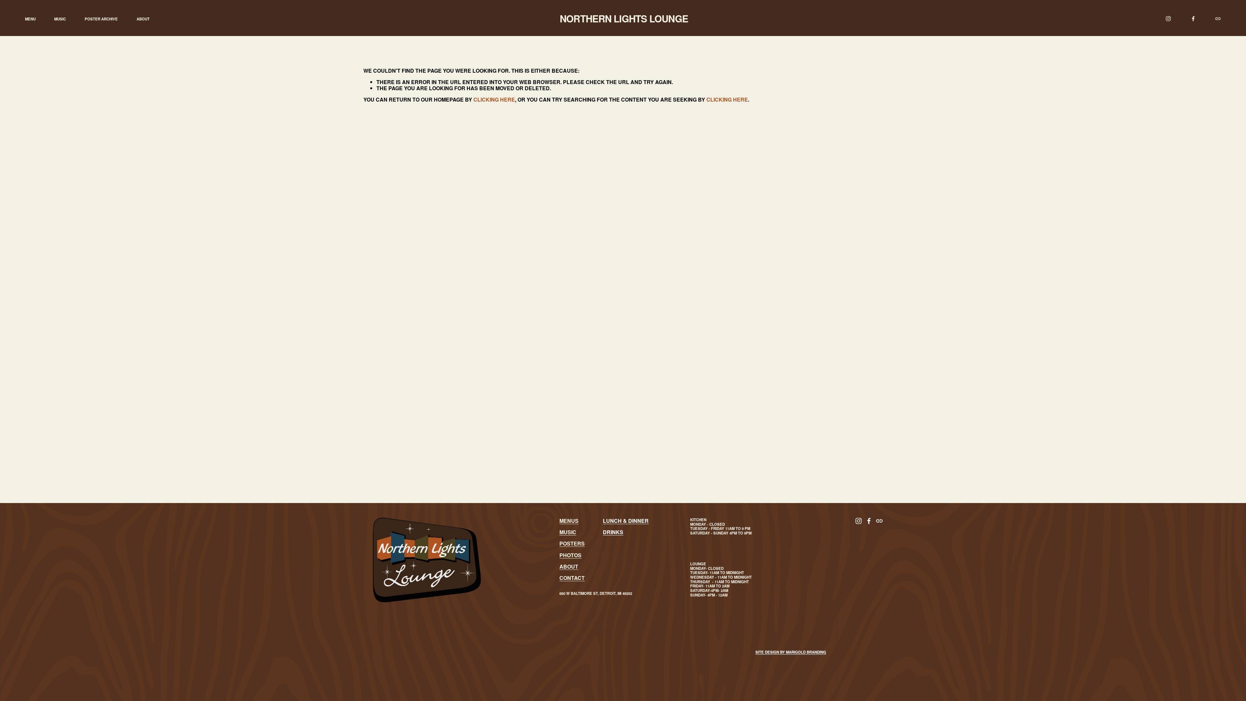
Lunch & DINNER (626, 521)
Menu (30, 19)
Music (60, 19)
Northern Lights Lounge (624, 18)
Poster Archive (101, 19)
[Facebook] (1193, 19)
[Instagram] (1168, 19)
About (143, 19)
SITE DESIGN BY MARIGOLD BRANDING (790, 652)
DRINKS (613, 532)
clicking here (494, 99)
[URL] (1218, 19)
